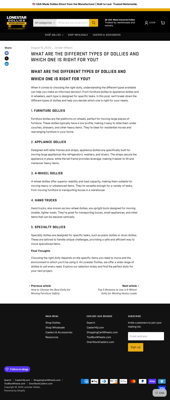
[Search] (93, 23)
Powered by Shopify (14, 390)
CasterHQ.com (95, 327)
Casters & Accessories (107, 34)
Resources (52, 44)
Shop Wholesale (78, 34)
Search (91, 322)
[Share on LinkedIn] (7, 64)
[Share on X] (7, 58)
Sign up (136, 347)
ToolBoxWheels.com (99, 337)
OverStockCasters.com (100, 342)
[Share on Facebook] (7, 53)
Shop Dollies (53, 34)
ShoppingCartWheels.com (102, 332)
